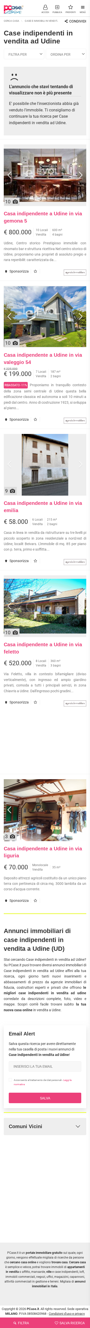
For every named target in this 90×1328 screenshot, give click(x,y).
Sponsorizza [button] (19, 271)
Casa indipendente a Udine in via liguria (43, 852)
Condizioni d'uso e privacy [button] (67, 1314)
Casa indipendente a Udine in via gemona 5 (43, 217)
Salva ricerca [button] (72, 1323)
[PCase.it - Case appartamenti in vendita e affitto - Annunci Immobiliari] (14, 7)
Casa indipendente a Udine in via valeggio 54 (43, 358)
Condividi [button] (77, 21)
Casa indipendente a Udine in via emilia (43, 506)
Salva (45, 1098)
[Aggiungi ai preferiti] (36, 271)
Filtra (23, 1323)
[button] (45, 9)
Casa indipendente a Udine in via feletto (43, 648)
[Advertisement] (45, 742)
